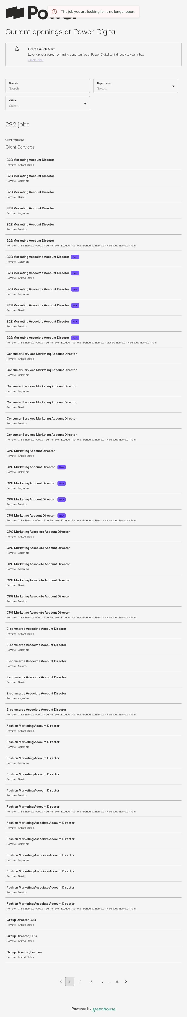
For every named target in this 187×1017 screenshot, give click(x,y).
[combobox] (97, 88)
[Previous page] (61, 982)
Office (12, 100)
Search (13, 83)
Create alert (36, 59)
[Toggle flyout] (173, 86)
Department (104, 83)
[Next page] (126, 982)
